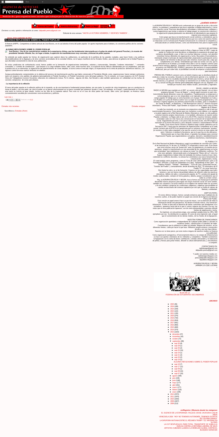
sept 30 (177, 343)
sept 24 (177, 353)
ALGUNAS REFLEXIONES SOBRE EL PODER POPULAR (32, 40)
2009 (172, 401)
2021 (172, 313)
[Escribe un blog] (12, 100)
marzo (174, 387)
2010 (172, 399)
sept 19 (177, 359)
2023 (172, 309)
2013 (172, 332)
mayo (174, 383)
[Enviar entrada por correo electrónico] (6, 99)
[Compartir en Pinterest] (19, 100)
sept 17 (177, 366)
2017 (172, 323)
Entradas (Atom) (21, 111)
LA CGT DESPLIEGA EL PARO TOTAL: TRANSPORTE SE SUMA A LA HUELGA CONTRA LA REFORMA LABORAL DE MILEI (190, 425)
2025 (172, 304)
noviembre (176, 336)
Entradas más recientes (10, 106)
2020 (172, 316)
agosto (175, 376)
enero (174, 392)
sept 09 (177, 369)
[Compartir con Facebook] (17, 100)
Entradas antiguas (138, 106)
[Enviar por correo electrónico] (9, 100)
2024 (172, 306)
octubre (175, 339)
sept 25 (177, 350)
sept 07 (177, 373)
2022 (172, 311)
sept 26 (177, 348)
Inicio (75, 106)
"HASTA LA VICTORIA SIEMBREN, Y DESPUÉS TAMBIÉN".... (97, 33)
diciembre (176, 334)
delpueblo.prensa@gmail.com (50, 30)
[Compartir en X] (14, 100)
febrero (175, 390)
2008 (172, 403)
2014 (172, 330)
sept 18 (177, 364)
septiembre (176, 341)
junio (174, 380)
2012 (172, 394)
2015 (172, 327)
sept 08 (177, 371)
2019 (172, 318)
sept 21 (177, 355)
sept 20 (177, 357)
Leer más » (9, 97)
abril (174, 385)
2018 (172, 320)
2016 (172, 325)
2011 (172, 397)
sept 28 (177, 346)
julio (174, 378)
